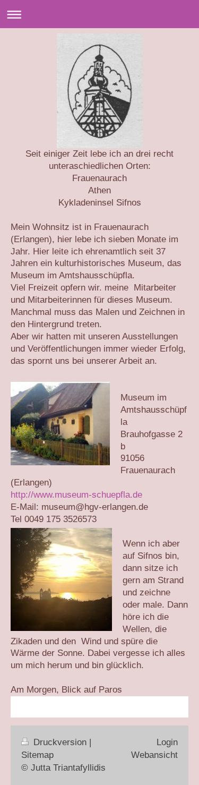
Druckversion (60, 742)
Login (167, 742)
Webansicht (154, 755)
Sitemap (37, 755)
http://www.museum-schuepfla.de (76, 495)
